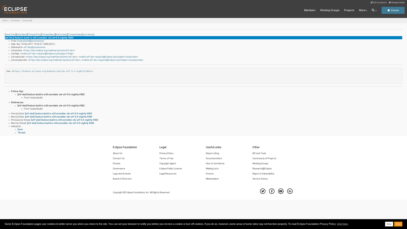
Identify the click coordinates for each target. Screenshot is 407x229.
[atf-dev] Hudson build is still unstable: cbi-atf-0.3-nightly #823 (51, 105)
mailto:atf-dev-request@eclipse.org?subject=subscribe (108, 57)
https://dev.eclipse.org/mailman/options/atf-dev (54, 60)
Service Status (260, 178)
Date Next (22, 34)
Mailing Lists (212, 168)
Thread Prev (34, 34)
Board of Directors (122, 178)
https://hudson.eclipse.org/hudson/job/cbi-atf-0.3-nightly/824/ (52, 71)
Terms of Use (166, 158)
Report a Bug (212, 153)
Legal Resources (167, 173)
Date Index (61, 34)
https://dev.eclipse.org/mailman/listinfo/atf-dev (51, 57)
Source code (27, 20)
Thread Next (48, 34)
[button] (374, 10)
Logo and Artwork (122, 173)
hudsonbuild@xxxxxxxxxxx (30, 41)
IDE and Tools (259, 153)
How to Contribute (215, 163)
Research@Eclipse (262, 168)
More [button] (362, 10)
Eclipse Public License (170, 168)
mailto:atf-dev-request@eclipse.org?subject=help (46, 53)
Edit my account (380, 2)
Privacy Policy (166, 153)
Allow (398, 224)
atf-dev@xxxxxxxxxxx (34, 47)
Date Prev (10, 34)
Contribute (15, 20)
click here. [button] (342, 224)
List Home (88, 34)
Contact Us (118, 158)
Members (309, 10)
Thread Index (74, 34)
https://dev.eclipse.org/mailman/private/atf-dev (49, 50)
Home (4, 20)
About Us (117, 153)
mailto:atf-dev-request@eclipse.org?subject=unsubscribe (112, 60)
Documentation (214, 158)
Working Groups (329, 10)
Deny (389, 224)
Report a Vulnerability (263, 173)
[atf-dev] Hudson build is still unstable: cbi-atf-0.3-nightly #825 (51, 94)
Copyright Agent (167, 163)
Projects (349, 10)
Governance (119, 168)
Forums (210, 173)
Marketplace (212, 178)
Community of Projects (264, 158)
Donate (394, 10)
